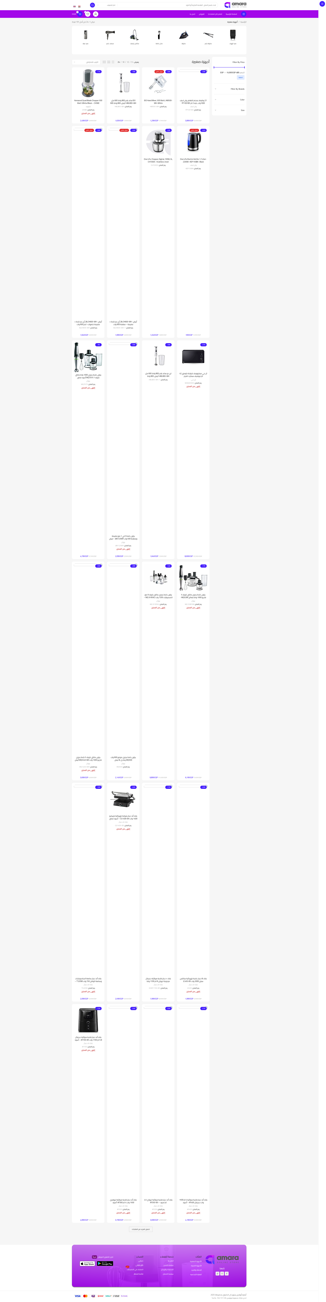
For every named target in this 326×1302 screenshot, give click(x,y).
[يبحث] (92, 5)
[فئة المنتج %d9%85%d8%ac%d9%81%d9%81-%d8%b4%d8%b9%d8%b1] (110, 37)
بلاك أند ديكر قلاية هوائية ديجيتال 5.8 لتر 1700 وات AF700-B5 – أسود (88, 1038)
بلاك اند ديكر (193, 984)
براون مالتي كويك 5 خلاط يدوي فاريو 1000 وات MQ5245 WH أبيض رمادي (88, 759)
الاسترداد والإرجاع (167, 1269)
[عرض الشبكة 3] (108, 62)
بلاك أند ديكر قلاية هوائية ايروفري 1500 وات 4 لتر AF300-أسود (123, 1201)
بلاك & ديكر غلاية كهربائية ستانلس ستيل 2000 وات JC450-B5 (193, 980)
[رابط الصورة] (222, 1259)
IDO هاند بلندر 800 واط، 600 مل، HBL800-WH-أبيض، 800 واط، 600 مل (123, 103)
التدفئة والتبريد (196, 1270)
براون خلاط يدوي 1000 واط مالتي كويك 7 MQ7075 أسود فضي (88, 376)
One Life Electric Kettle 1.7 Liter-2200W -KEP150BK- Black (193, 160)
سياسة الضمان (168, 1274)
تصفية (241, 77)
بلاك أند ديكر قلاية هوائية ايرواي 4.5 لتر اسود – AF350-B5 (158, 1201)
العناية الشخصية (196, 1274)
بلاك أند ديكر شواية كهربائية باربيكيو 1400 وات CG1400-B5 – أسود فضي (123, 817)
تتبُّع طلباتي (139, 1265)
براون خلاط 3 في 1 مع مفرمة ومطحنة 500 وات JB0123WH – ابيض (123, 537)
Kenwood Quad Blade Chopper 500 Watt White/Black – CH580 (88, 102)
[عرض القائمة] (113, 62)
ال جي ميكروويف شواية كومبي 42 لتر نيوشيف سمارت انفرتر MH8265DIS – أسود (193, 376)
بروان (123, 542)
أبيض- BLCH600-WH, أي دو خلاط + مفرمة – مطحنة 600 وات (123, 323)
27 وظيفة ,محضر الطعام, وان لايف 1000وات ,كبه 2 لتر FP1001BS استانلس (193, 103)
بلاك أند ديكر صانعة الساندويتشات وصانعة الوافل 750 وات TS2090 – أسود (88, 981)
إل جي (193, 379)
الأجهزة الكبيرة (196, 1265)
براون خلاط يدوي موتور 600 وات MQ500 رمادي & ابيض (123, 758)
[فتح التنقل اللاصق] (244, 14)
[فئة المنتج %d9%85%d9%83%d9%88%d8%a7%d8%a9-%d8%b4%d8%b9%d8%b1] (208, 37)
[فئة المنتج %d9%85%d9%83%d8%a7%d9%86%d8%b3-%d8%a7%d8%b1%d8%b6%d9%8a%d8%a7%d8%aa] (135, 37)
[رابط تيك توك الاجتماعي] (217, 1273)
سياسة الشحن (168, 1265)
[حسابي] (96, 14)
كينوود (88, 106)
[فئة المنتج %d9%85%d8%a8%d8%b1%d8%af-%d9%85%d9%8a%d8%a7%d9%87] (85, 37)
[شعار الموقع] (235, 5)
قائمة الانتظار (138, 1274)
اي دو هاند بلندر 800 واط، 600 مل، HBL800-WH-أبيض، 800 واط (158, 375)
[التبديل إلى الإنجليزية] (74, 6)
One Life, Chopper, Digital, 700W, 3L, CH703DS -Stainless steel (158, 160)
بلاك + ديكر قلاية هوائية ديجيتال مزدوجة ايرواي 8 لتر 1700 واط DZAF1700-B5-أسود (158, 981)
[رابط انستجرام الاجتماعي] (222, 1273)
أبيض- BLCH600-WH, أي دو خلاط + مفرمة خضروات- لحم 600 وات (88, 323)
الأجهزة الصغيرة (196, 1261)
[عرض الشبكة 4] (104, 62)
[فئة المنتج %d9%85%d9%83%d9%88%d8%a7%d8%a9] (184, 37)
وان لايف (193, 106)
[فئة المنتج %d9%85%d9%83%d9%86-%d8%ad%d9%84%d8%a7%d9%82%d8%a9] (159, 37)
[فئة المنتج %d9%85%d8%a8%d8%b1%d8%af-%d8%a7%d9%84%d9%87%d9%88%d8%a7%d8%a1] (233, 37)
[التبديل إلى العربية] (79, 6)
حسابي (140, 1260)
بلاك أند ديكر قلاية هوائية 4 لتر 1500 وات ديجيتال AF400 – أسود (193, 1201)
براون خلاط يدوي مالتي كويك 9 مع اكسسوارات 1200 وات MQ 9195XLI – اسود (158, 597)
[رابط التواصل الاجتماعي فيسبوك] (227, 1273)
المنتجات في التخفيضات (134, 1269)
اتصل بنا (170, 1260)
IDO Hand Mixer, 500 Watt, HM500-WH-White (158, 102)
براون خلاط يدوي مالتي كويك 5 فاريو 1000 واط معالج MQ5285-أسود (193, 597)
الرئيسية (243, 21)
